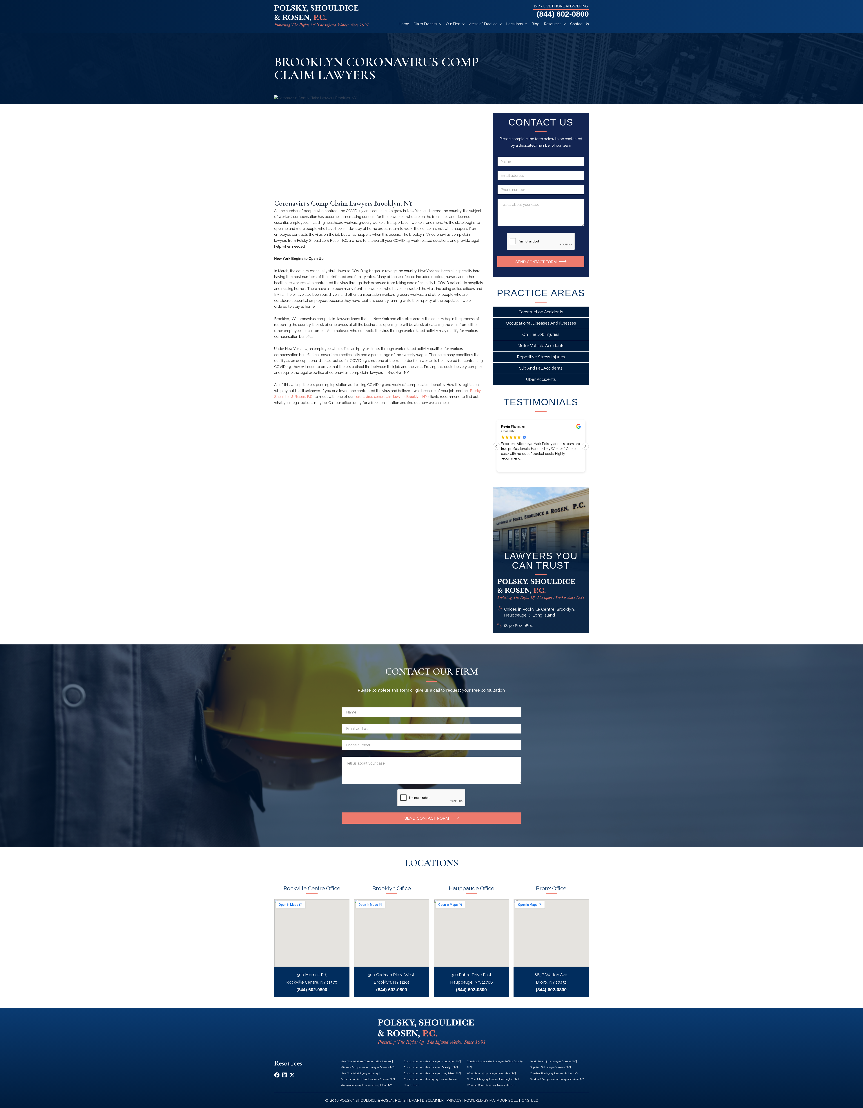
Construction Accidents (540, 312)
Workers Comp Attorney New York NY (490, 1085)
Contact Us (579, 24)
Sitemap (411, 1100)
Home (404, 24)
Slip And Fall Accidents (541, 368)
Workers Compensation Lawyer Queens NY (367, 1067)
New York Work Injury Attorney (360, 1073)
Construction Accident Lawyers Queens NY (367, 1079)
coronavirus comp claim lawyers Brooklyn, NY (390, 397)
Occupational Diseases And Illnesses (541, 323)
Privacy (453, 1100)
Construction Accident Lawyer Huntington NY (432, 1061)
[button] (585, 446)
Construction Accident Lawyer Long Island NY (432, 1073)
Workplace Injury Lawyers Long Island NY (366, 1085)
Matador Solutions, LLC (513, 1100)
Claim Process (425, 24)
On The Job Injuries (540, 334)
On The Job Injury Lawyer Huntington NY (492, 1079)
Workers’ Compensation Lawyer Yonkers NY (557, 1079)
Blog (535, 24)
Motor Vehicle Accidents (541, 345)
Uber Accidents (541, 379)
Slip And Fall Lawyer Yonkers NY (549, 1067)
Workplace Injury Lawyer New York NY (490, 1073)
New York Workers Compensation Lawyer (366, 1061)
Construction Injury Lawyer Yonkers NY (554, 1073)
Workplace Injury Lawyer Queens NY (553, 1061)
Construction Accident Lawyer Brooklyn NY (430, 1067)
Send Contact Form (536, 262)
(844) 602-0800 (563, 14)
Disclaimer (433, 1100)
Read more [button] (508, 465)
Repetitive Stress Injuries (541, 356)
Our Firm (453, 24)
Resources (552, 24)
